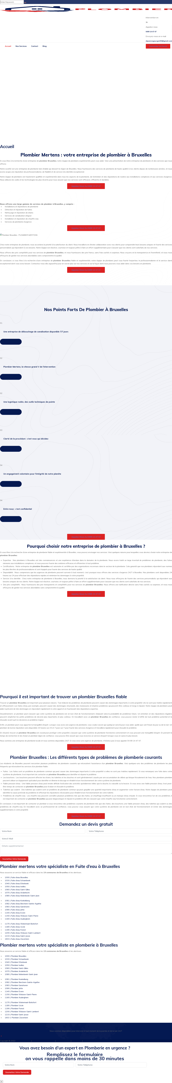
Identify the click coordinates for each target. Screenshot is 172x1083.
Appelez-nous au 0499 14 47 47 (86, 186)
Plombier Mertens (23, 1041)
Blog (45, 46)
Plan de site (77, 1041)
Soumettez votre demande (14, 859)
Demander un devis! (158, 46)
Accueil (8, 46)
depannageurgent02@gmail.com (159, 41)
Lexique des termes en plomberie (97, 1041)
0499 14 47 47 (151, 32)
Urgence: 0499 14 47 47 (87, 1036)
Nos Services (21, 46)
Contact (34, 46)
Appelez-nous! (10, 342)
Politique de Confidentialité (43, 1041)
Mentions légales (63, 1041)
